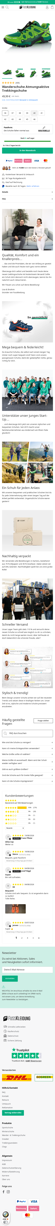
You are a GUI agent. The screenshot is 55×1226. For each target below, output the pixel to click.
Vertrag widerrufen (13, 1113)
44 (20, 119)
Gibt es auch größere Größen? (15, 769)
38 (20, 113)
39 (27, 113)
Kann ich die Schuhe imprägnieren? (17, 781)
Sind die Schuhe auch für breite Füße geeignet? (22, 775)
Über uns (6, 1179)
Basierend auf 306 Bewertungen (19, 803)
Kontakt (5, 1096)
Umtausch (33, 100)
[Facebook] (3, 1191)
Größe (4, 108)
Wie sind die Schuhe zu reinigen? (16, 742)
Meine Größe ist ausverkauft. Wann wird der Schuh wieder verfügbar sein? (24, 762)
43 (13, 119)
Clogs (4, 1147)
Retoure (5, 1100)
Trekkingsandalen (9, 1143)
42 (5, 119)
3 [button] (27, 938)
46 (34, 119)
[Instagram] (8, 1191)
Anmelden (9, 978)
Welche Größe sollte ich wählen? (16, 754)
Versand (22, 100)
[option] (27, 38)
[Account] (46, 7)
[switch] (5, 1222)
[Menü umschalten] (3, 7)
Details (5, 192)
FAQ (4, 199)
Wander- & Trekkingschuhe (13, 1135)
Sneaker (5, 1139)
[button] (8, 83)
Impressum (7, 1160)
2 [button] (21, 938)
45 (27, 119)
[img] (18, 835)
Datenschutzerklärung (11, 1168)
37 (13, 113)
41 (42, 113)
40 (34, 113)
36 (5, 113)
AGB (4, 1164)
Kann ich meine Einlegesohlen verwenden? (21, 748)
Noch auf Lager (27, 138)
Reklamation (7, 1108)
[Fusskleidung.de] (28, 7)
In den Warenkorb (28, 150)
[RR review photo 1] (15, 909)
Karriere (5, 1176)
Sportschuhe (7, 1128)
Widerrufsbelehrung (11, 1172)
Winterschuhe (8, 1131)
